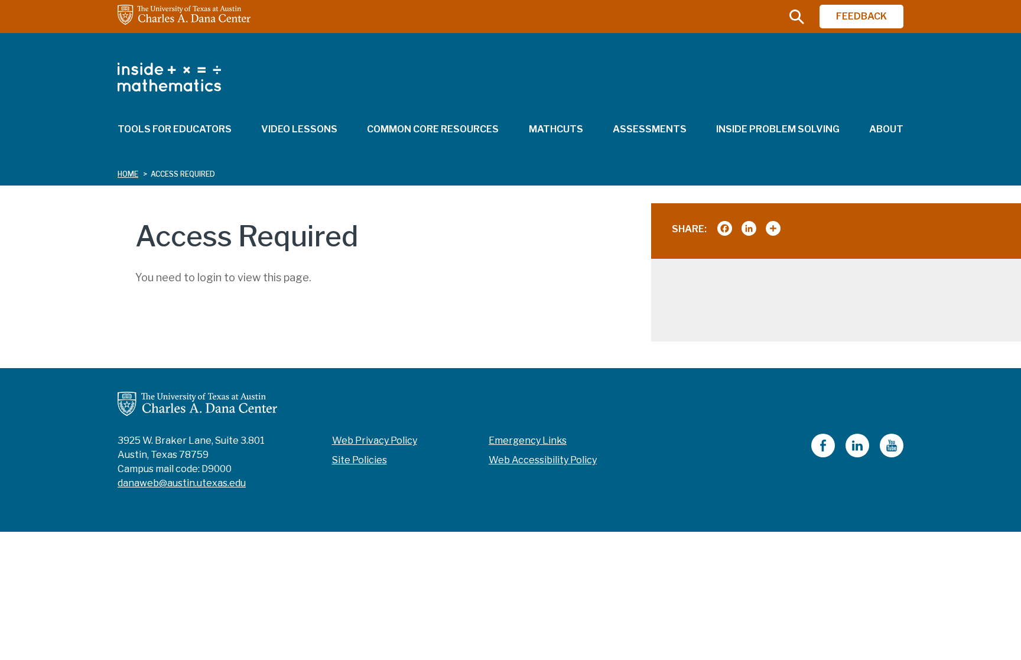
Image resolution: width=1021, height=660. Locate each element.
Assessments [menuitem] (650, 129)
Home (128, 174)
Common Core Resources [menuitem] (433, 129)
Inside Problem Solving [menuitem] (778, 129)
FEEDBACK (861, 16)
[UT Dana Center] (197, 403)
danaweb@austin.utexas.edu (182, 483)
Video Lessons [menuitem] (299, 129)
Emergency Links (528, 440)
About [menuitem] (886, 129)
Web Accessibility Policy (543, 460)
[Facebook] (823, 454)
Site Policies (359, 460)
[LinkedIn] (857, 454)
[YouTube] (891, 454)
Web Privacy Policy (374, 440)
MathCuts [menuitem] (556, 129)
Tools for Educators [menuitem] (175, 129)
